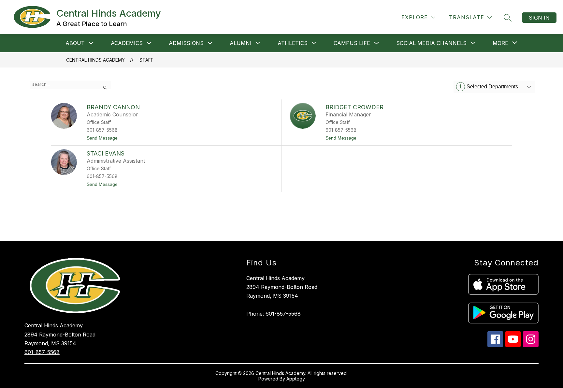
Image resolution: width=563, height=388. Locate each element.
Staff (146, 60)
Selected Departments (488, 86)
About (75, 43)
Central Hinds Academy (95, 60)
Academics (127, 43)
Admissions (186, 43)
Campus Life (352, 43)
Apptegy (295, 378)
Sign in (539, 17)
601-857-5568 (42, 352)
